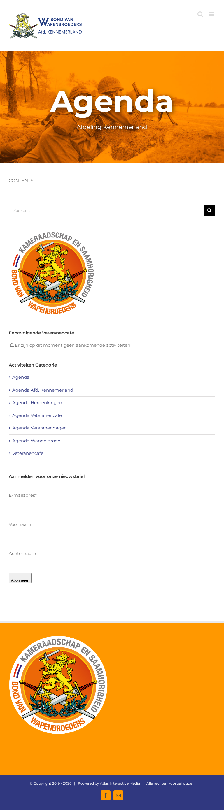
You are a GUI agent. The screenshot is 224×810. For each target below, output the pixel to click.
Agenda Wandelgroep (36, 440)
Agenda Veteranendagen (39, 428)
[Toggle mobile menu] (212, 14)
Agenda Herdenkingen (37, 402)
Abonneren (20, 580)
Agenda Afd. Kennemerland (42, 390)
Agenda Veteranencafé (37, 415)
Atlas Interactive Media (120, 783)
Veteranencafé (27, 453)
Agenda (20, 377)
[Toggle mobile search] (200, 14)
